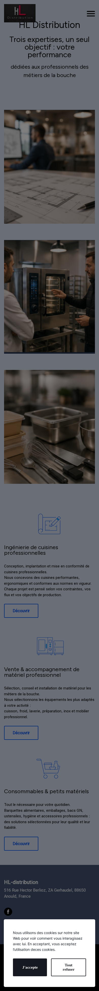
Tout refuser (69, 967)
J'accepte (30, 967)
